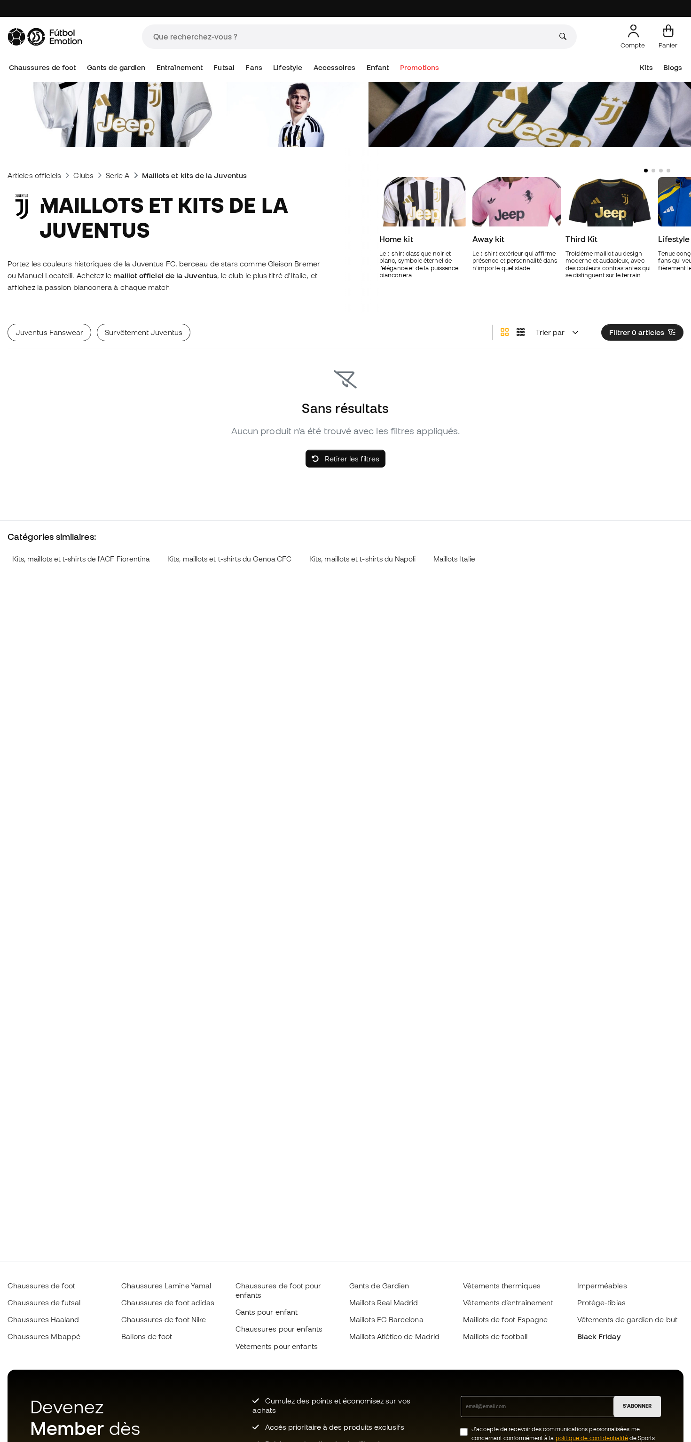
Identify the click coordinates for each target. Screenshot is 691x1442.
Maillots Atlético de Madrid (394, 1336)
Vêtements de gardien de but (627, 1319)
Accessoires (335, 67)
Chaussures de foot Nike (163, 1319)
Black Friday (598, 1336)
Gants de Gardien (379, 1285)
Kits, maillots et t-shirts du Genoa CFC (229, 559)
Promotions (419, 67)
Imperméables (602, 1285)
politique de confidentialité (592, 1438)
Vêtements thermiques (502, 1285)
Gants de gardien (116, 67)
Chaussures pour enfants (279, 1329)
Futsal (223, 67)
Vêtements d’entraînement (508, 1302)
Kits (646, 67)
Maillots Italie (454, 559)
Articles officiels (34, 175)
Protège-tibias (601, 1302)
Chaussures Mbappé (44, 1336)
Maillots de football (495, 1336)
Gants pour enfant (267, 1312)
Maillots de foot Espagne (505, 1319)
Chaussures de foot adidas (167, 1302)
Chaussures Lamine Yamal (166, 1285)
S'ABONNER (637, 1406)
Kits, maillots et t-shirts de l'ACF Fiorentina (81, 559)
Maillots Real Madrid (383, 1302)
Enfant (378, 67)
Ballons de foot (146, 1336)
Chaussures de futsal (44, 1302)
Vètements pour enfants (277, 1346)
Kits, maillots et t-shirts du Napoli (362, 559)
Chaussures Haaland (43, 1319)
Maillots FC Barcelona (386, 1319)
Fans (253, 67)
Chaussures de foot (42, 67)
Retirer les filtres (351, 458)
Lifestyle (287, 67)
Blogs (672, 67)
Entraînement (180, 67)
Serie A (118, 175)
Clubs (83, 175)
